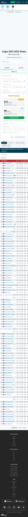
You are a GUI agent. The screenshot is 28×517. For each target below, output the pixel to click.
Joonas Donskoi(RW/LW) (10, 389)
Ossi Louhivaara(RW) (9, 353)
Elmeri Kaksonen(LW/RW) (10, 384)
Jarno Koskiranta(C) (9, 219)
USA (14, 440)
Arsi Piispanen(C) (8, 375)
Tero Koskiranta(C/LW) (9, 202)
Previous (20, 427)
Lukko (14, 331)
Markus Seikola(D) (8, 270)
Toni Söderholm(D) (8, 190)
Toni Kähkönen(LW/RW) (10, 360)
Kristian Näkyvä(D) (8, 423)
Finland (14, 441)
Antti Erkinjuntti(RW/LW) (10, 355)
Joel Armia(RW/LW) (8, 224)
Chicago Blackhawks (14, 466)
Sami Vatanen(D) (8, 199)
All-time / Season (20, 142)
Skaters (7, 67)
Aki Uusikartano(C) (9, 377)
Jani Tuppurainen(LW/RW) (10, 177)
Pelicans (13, 231)
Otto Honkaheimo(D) (9, 370)
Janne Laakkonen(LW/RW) (10, 319)
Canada (14, 438)
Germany (14, 443)
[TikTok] (23, 507)
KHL (14, 453)
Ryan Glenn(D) (8, 394)
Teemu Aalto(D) (8, 307)
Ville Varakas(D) (8, 324)
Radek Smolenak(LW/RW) (10, 226)
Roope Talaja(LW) (8, 372)
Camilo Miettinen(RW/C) (10, 314)
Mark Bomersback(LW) (9, 333)
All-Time (11, 142)
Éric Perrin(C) (7, 168)
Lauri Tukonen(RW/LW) (9, 336)
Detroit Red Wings (14, 468)
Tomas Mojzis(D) (8, 277)
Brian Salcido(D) (8, 350)
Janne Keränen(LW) (9, 316)
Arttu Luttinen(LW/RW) (9, 248)
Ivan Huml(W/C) (8, 192)
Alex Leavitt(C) (8, 275)
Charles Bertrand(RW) (9, 414)
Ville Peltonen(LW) (8, 182)
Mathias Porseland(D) (9, 321)
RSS (14, 492)
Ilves (14, 294)
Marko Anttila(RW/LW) (9, 241)
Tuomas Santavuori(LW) (10, 380)
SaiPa (14, 328)
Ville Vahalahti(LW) (8, 180)
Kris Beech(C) (7, 251)
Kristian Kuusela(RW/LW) (10, 265)
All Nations (14, 445)
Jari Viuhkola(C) (8, 348)
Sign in (18, 2)
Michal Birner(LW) (8, 387)
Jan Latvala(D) (8, 302)
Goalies (21, 67)
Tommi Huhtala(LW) (9, 343)
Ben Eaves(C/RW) (8, 260)
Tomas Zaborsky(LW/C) (9, 165)
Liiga (14, 458)
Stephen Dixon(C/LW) (9, 173)
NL (14, 460)
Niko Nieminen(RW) (9, 358)
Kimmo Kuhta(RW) (8, 214)
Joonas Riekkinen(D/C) (9, 419)
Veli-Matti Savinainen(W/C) (10, 290)
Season (4, 142)
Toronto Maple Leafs (14, 475)
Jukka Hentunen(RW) (9, 282)
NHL (14, 451)
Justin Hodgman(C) (9, 170)
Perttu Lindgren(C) (8, 221)
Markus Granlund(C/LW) (10, 255)
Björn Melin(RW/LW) (9, 406)
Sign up (13, 2)
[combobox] (1, 158)
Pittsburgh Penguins (14, 473)
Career (14, 496)
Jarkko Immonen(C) (9, 273)
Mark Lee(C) (7, 292)
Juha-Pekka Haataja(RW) (10, 212)
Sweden (14, 436)
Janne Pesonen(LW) (9, 338)
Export (4, 151)
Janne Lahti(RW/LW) (9, 304)
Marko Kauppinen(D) (9, 401)
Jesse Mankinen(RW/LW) (10, 311)
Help (14, 485)
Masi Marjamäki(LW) (9, 404)
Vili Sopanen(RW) (8, 216)
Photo (14, 489)
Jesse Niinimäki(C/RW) (9, 243)
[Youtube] (19, 507)
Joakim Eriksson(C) (8, 236)
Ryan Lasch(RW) (8, 163)
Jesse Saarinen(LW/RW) (9, 195)
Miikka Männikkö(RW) (9, 363)
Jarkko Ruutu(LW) (8, 253)
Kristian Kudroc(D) (8, 367)
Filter (12, 71)
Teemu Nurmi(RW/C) (9, 416)
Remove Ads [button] (18, 12)
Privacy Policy (14, 487)
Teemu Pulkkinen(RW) (9, 234)
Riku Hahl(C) (7, 409)
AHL (14, 457)
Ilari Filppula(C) (8, 299)
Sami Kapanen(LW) (9, 382)
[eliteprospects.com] (4, 2)
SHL (14, 455)
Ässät (14, 229)
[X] (9, 507)
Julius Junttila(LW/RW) (9, 341)
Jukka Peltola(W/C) (8, 411)
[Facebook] (4, 507)
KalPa (14, 399)
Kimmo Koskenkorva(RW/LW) (11, 285)
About (14, 483)
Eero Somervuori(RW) (9, 204)
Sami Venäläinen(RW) (9, 392)
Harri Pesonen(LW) (8, 246)
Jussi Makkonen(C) (8, 268)
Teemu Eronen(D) (8, 365)
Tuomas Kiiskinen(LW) (9, 187)
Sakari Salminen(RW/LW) (10, 185)
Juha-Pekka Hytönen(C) (9, 207)
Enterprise (14, 494)
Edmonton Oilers (14, 470)
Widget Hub (14, 481)
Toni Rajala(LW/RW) (9, 309)
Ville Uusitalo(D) (8, 280)
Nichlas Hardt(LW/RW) (9, 209)
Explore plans (14, 117)
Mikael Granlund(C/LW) (9, 175)
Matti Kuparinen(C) (9, 197)
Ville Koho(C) (7, 346)
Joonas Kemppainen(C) (9, 421)
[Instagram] (14, 507)
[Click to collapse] (26, 149)
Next (24, 427)
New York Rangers (14, 472)
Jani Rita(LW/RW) (8, 287)
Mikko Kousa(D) (8, 263)
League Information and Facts (14, 57)
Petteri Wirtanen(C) (9, 258)
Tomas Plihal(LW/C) (9, 238)
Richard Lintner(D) (8, 326)
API (14, 490)
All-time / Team (6, 145)
